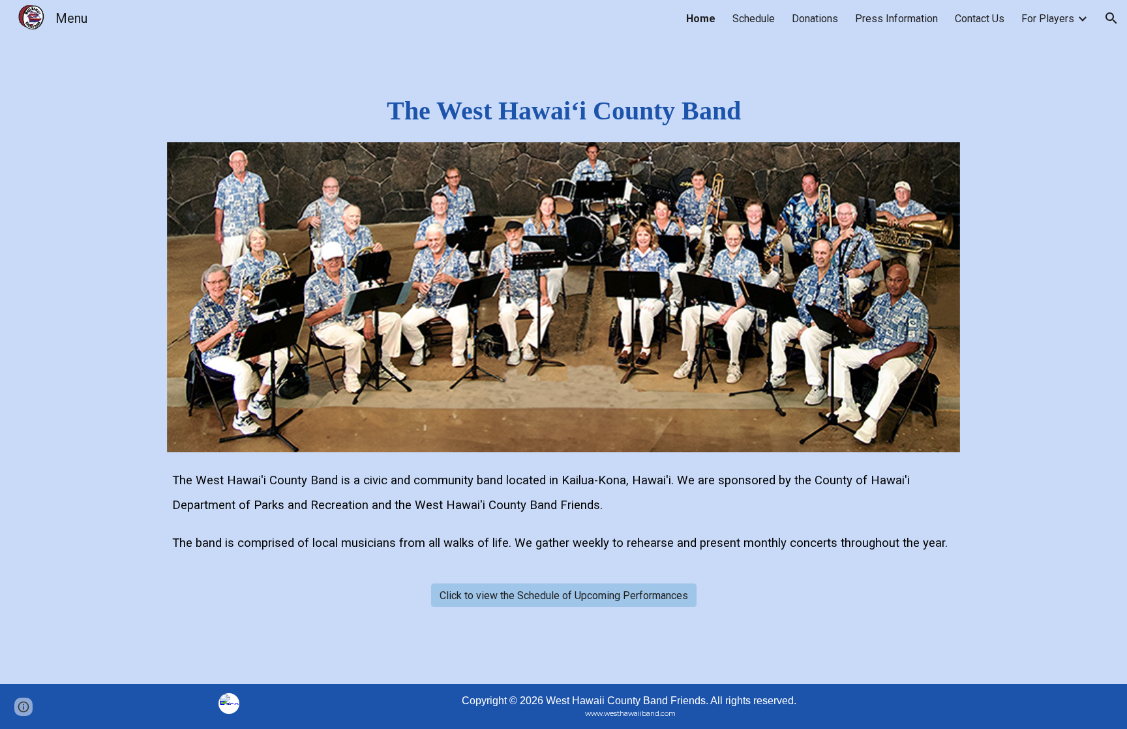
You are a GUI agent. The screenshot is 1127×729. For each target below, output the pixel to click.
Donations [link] (815, 18)
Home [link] (700, 18)
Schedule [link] (753, 18)
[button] (1111, 18)
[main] (564, 111)
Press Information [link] (896, 18)
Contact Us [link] (979, 18)
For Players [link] (1047, 18)
